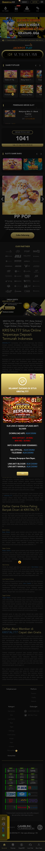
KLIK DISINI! (29, 450)
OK (22, 473)
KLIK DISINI (31, 433)
